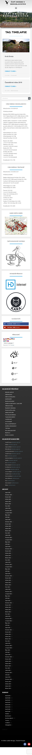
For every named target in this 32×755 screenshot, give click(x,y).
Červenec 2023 (8, 575)
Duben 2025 (7, 528)
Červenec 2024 (8, 548)
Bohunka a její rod (9, 392)
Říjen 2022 (7, 596)
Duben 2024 (7, 555)
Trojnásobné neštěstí (10, 417)
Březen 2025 (8, 530)
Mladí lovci (7, 432)
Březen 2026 (8, 503)
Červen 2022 (8, 605)
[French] (14, 339)
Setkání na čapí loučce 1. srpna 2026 (13, 403)
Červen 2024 (8, 551)
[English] (6, 339)
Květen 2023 (8, 580)
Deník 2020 (7, 698)
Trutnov (7, 720)
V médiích (7, 722)
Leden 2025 (7, 535)
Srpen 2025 (7, 519)
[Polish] (10, 339)
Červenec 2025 (8, 521)
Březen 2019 (8, 688)
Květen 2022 (8, 607)
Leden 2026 (7, 508)
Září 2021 (7, 625)
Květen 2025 (8, 526)
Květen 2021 (8, 634)
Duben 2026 (7, 501)
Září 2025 (7, 517)
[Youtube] (29, 744)
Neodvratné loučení (9, 401)
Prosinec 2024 (8, 537)
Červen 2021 (8, 632)
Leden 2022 (7, 616)
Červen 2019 (8, 681)
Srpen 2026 (7, 492)
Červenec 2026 (8, 494)
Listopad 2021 (8, 620)
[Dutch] (4, 341)
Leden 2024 (7, 562)
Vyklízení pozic (8, 394)
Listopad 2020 (8, 647)
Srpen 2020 (7, 654)
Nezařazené (8, 716)
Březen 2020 (8, 665)
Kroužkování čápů (16, 474)
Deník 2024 (7, 707)
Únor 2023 (7, 587)
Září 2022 (7, 598)
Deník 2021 (7, 700)
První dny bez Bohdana (10, 414)
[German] (8, 339)
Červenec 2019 (8, 679)
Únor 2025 (7, 533)
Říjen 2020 (7, 650)
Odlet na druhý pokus (10, 396)
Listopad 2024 (8, 539)
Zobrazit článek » (10, 71)
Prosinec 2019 (8, 672)
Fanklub (7, 713)
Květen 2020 (8, 661)
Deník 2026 (7, 711)
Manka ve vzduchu (9, 435)
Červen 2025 (8, 524)
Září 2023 (7, 571)
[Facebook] (24, 744)
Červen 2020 (8, 659)
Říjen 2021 (7, 623)
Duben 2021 (7, 636)
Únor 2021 (7, 641)
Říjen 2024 (7, 542)
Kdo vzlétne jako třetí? (10, 430)
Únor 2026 (7, 506)
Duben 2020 (7, 663)
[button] (16, 8)
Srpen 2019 (7, 677)
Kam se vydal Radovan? (10, 423)
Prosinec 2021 (8, 618)
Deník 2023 (7, 704)
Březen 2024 (8, 557)
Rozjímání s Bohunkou (10, 408)
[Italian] (6, 341)
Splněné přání (8, 399)
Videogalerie (8, 725)
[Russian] (8, 341)
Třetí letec (7, 428)
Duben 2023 (7, 582)
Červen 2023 (8, 578)
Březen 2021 (8, 638)
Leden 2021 (7, 643)
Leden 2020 (7, 670)
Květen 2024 (8, 553)
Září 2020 (7, 652)
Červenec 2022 (8, 602)
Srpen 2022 (7, 600)
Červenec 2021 (8, 629)
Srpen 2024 (7, 546)
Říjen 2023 (7, 569)
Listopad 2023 (8, 566)
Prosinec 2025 (8, 510)
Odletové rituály (9, 405)
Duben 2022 (7, 609)
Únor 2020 (7, 668)
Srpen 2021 (7, 627)
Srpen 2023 (7, 573)
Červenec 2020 (8, 656)
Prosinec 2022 (8, 591)
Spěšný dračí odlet (9, 412)
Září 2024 (7, 544)
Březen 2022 (8, 611)
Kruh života (9, 56)
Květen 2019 (8, 683)
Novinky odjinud (9, 718)
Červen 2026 (8, 497)
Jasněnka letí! (8, 419)
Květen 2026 (8, 499)
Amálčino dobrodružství (10, 426)
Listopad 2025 (8, 512)
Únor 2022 (7, 614)
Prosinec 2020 (8, 645)
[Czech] (4, 339)
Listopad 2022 (8, 593)
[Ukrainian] (12, 339)
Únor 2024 (7, 560)
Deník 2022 (7, 702)
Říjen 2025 (7, 515)
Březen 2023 (8, 584)
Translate (12, 345)
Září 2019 (7, 674)
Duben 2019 (7, 686)
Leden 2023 (7, 589)
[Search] (29, 98)
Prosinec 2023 (8, 564)
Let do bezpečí (8, 421)
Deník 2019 (7, 695)
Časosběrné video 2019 (13, 82)
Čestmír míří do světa (10, 410)
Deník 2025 (7, 709)
